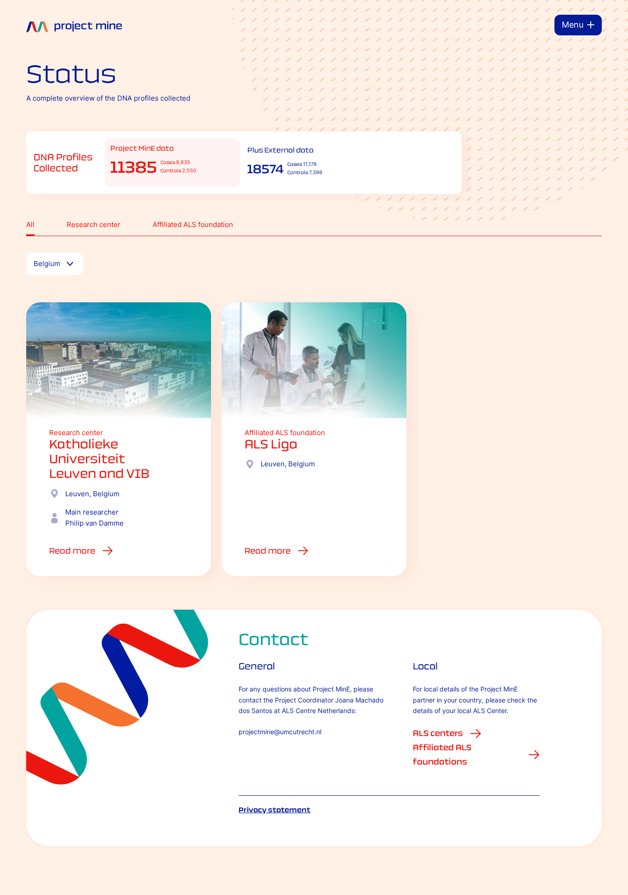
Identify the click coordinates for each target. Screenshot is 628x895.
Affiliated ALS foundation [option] (193, 224)
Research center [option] (93, 224)
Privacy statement (274, 809)
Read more (72, 551)
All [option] (30, 224)
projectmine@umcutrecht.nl (280, 732)
